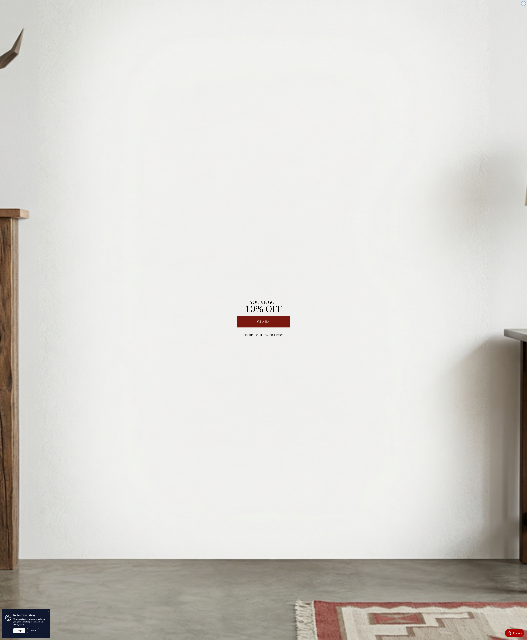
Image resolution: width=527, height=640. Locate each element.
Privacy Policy (18, 624)
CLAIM (263, 322)
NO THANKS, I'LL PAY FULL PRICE (263, 335)
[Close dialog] (523, 3)
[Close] (48, 611)
